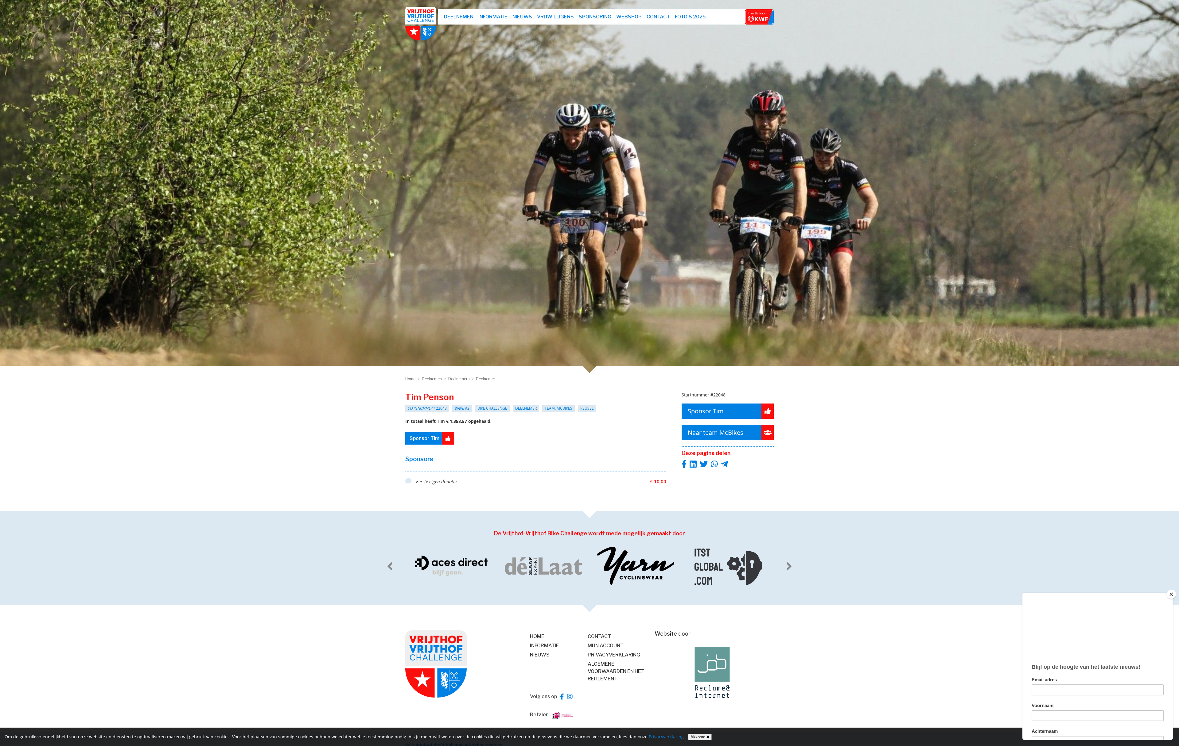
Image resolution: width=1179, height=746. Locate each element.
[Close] (1171, 594)
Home (537, 636)
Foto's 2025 (690, 17)
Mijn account (606, 645)
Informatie (493, 17)
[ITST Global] (635, 566)
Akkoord (698, 737)
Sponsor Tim (424, 438)
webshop (629, 17)
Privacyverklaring (614, 655)
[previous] (390, 566)
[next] (789, 566)
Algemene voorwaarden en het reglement (616, 671)
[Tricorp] (727, 566)
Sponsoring (595, 17)
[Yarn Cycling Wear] (543, 566)
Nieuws (522, 17)
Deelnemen (458, 17)
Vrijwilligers (555, 17)
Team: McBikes (558, 408)
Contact (658, 17)
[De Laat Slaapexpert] (451, 566)
